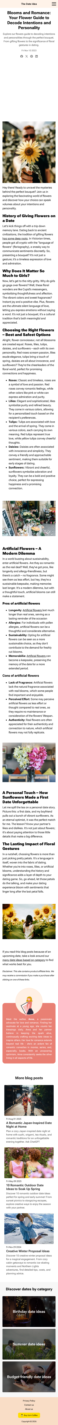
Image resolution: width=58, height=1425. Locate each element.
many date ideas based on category (23, 960)
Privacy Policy (29, 1401)
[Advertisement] (29, 90)
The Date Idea (29, 3)
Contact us (29, 1405)
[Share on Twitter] (26, 57)
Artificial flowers (32, 610)
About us (29, 1409)
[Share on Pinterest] (31, 57)
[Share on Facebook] (21, 57)
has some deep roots (15, 238)
